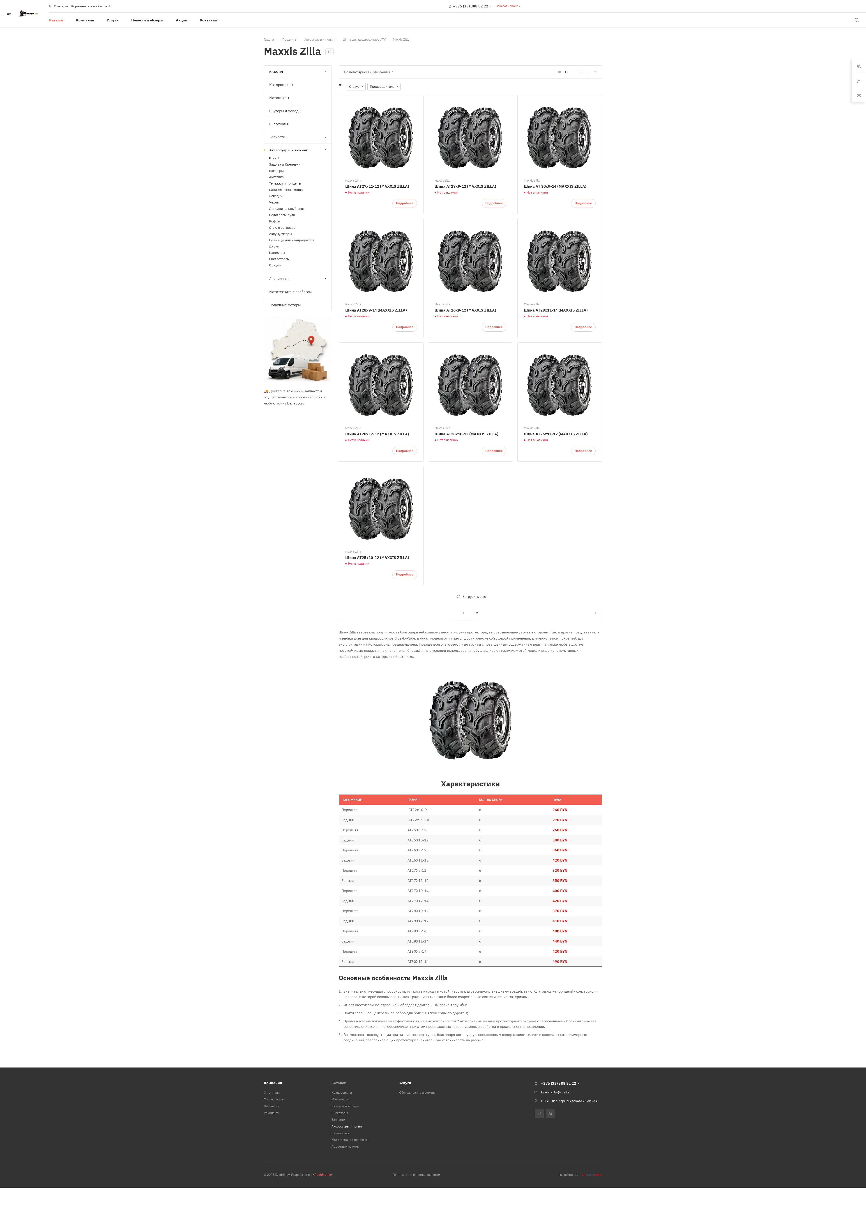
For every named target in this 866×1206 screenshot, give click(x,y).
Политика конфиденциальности (416, 1175)
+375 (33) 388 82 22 (470, 6)
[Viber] (550, 1113)
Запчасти (277, 137)
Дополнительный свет (286, 208)
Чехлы (274, 202)
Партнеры (271, 1106)
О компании (272, 1092)
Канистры (277, 253)
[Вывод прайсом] (595, 72)
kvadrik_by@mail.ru (556, 1092)
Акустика (276, 177)
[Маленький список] (559, 72)
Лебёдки (276, 196)
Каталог (339, 1083)
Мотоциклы (279, 98)
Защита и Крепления (285, 164)
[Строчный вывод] (588, 72)
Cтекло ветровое (282, 227)
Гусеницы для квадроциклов (291, 240)
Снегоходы (278, 124)
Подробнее (404, 203)
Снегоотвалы (279, 259)
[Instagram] (539, 1113)
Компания (273, 1083)
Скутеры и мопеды (285, 111)
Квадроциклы (281, 85)
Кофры (274, 221)
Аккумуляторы (280, 234)
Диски (274, 246)
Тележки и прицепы (285, 183)
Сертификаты (274, 1099)
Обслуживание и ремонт (417, 1092)
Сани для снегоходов (286, 189)
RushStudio (323, 1175)
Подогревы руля (282, 215)
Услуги (405, 1083)
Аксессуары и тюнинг (288, 150)
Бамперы (276, 171)
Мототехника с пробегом (290, 291)
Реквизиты (272, 1113)
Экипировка (279, 278)
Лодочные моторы (285, 305)
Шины (274, 158)
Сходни (275, 265)
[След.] (591, 613)
